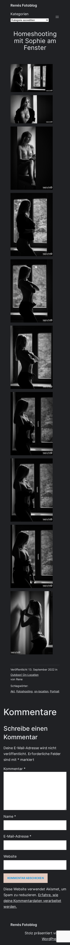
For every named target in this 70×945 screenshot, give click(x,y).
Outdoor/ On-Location (24, 674)
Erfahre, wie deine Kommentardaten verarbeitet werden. (32, 901)
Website (10, 856)
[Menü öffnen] (57, 17)
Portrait (54, 691)
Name (10, 816)
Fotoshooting (24, 691)
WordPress (51, 939)
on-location (41, 691)
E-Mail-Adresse (17, 836)
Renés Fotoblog (23, 5)
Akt (12, 691)
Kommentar (14, 769)
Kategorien (19, 14)
